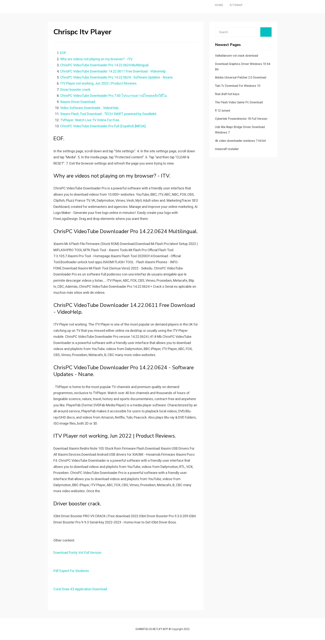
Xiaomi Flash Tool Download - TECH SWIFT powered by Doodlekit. (108, 114)
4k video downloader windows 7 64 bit (240, 141)
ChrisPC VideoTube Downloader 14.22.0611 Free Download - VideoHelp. (113, 71)
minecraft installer (227, 149)
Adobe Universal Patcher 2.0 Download (240, 77)
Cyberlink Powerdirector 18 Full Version (241, 119)
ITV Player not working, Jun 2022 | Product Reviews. (98, 83)
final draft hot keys (227, 94)
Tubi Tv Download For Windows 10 (237, 86)
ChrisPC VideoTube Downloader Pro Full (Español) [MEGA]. (103, 126)
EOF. (63, 53)
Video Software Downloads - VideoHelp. (89, 108)
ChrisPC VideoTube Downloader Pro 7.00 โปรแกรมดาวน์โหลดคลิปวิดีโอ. (114, 96)
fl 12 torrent (222, 110)
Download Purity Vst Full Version (77, 553)
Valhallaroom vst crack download (236, 55)
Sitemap (236, 5)
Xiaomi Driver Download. (78, 102)
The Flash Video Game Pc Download (239, 102)
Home (219, 5)
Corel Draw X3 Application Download (80, 589)
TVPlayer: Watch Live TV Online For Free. (90, 120)
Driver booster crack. (75, 90)
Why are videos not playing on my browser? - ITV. (96, 59)
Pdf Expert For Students (71, 571)
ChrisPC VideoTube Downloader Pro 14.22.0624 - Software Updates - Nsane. (116, 77)
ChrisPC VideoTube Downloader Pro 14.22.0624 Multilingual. (104, 65)
